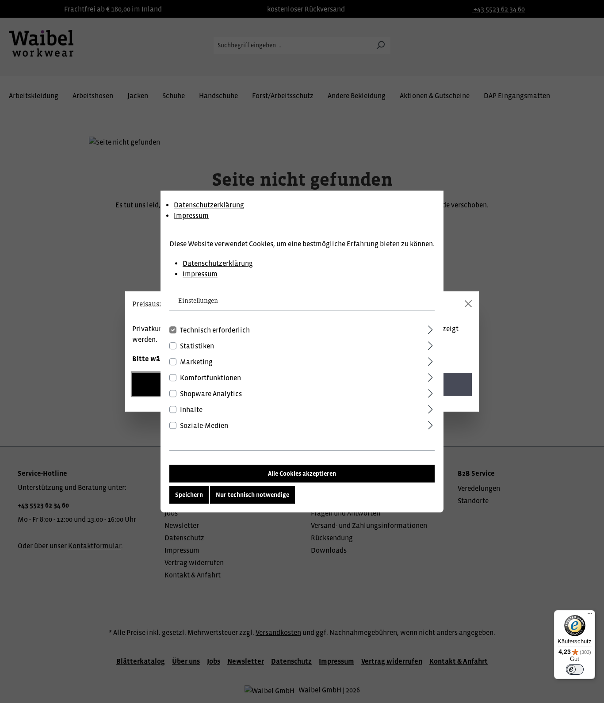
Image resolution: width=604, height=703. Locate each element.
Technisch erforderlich (215, 330)
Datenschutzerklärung (209, 205)
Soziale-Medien (204, 425)
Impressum (191, 215)
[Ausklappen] (430, 328)
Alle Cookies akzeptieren (302, 473)
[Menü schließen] (468, 304)
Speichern (189, 494)
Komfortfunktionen (210, 378)
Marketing (196, 362)
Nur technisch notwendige (252, 494)
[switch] (575, 669)
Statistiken (197, 346)
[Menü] (590, 615)
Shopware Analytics (211, 393)
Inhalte (191, 409)
